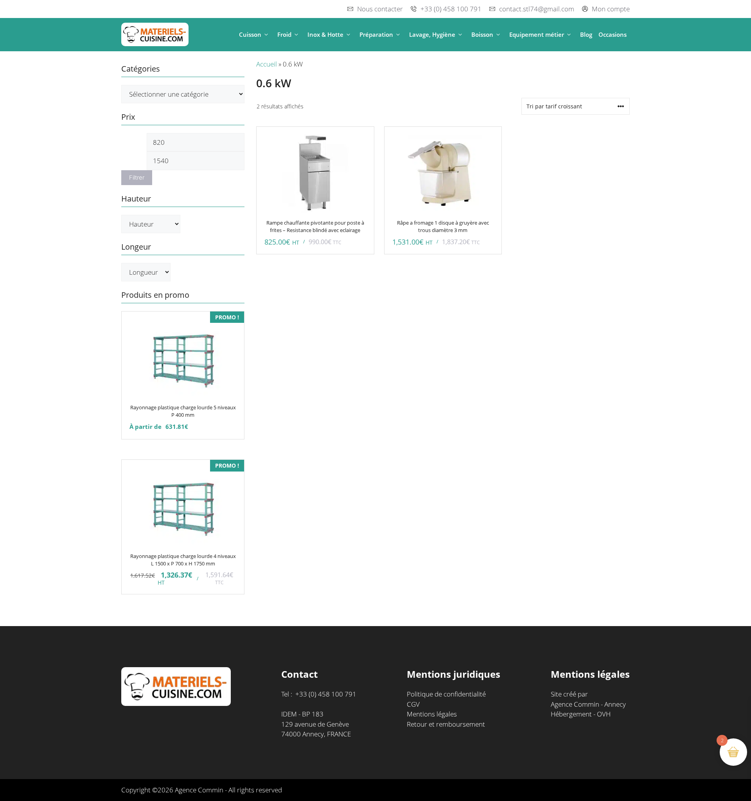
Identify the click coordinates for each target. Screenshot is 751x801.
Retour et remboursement (446, 724)
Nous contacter (380, 8)
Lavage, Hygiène (432, 34)
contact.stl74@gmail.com (536, 8)
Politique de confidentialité (446, 693)
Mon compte (611, 8)
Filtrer (136, 177)
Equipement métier (536, 34)
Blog (586, 34)
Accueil (266, 63)
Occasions (612, 34)
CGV (413, 704)
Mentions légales (432, 713)
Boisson (482, 34)
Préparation (376, 34)
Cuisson (250, 34)
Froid (284, 34)
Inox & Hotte (325, 34)
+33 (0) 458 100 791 (451, 8)
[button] (266, 34)
